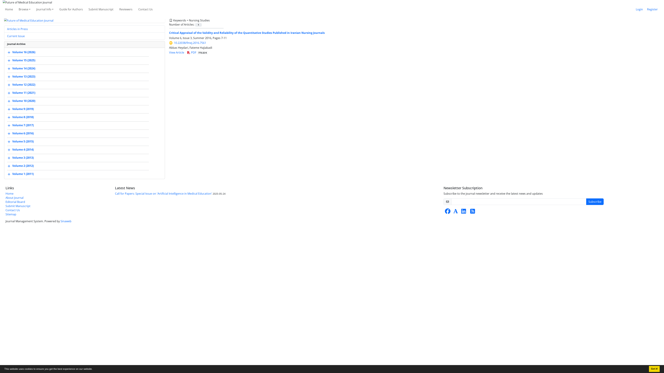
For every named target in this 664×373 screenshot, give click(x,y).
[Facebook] (448, 212)
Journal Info (43, 9)
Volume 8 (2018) (23, 117)
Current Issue (16, 36)
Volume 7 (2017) (23, 125)
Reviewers (125, 9)
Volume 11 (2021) (23, 93)
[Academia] (456, 212)
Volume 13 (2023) (23, 77)
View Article (176, 52)
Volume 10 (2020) (23, 101)
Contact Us (145, 9)
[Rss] (472, 212)
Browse (23, 9)
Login (639, 9)
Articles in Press (17, 29)
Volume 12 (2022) (23, 85)
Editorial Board (15, 202)
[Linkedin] (463, 212)
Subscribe (594, 202)
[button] (93, 369)
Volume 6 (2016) (23, 133)
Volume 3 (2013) (23, 158)
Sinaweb (66, 221)
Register (652, 9)
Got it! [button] (654, 369)
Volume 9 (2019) (23, 109)
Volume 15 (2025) (23, 60)
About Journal (15, 198)
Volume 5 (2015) (23, 142)
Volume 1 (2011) (23, 174)
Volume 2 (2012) (23, 166)
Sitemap (11, 214)
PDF (198, 52)
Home (9, 9)
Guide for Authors (71, 9)
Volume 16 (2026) (23, 52)
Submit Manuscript (101, 9)
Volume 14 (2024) (23, 68)
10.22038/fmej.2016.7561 (190, 43)
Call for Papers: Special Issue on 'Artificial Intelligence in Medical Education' (163, 193)
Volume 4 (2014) (23, 150)
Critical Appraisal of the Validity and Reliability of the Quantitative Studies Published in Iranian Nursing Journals (247, 33)
